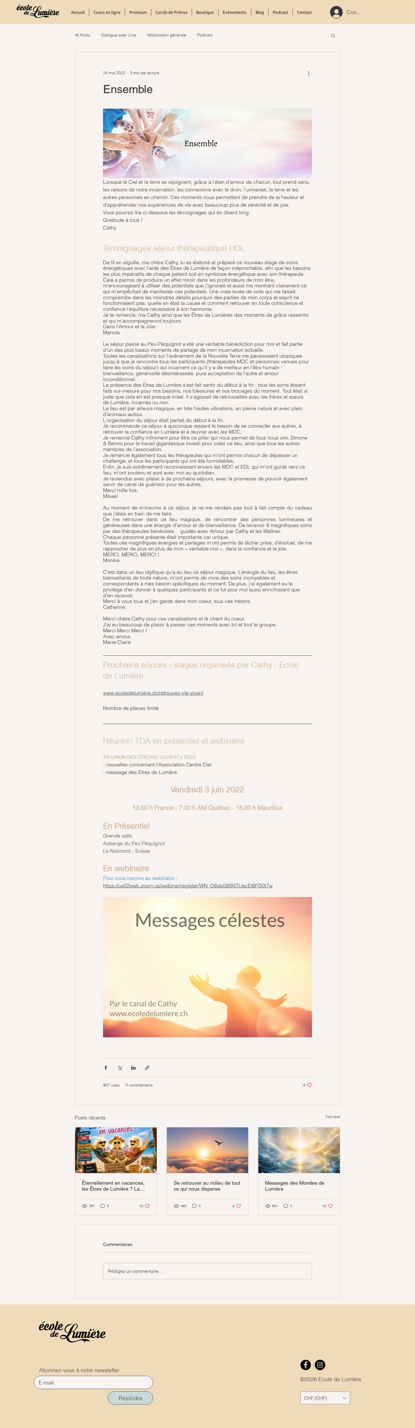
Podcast (204, 35)
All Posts (82, 35)
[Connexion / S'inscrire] (334, 12)
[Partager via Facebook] (105, 1067)
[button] (333, 35)
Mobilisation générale (166, 35)
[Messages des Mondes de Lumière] (299, 1150)
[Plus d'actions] (308, 72)
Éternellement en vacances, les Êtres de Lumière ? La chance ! (113, 1186)
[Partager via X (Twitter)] (119, 1067)
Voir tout (332, 1116)
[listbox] (325, 1398)
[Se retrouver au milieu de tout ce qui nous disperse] (207, 1150)
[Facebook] (305, 1365)
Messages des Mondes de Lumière (294, 1186)
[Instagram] (320, 1365)
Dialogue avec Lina (118, 35)
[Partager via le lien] (147, 1067)
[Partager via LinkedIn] (133, 1067)
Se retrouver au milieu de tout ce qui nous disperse (207, 1186)
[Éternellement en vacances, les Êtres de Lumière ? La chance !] (116, 1150)
